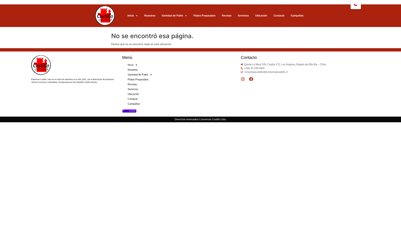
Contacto (278, 15)
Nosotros (149, 15)
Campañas (297, 15)
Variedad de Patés (172, 15)
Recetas (227, 15)
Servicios (243, 15)
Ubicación (261, 15)
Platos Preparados (204, 15)
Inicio (131, 15)
